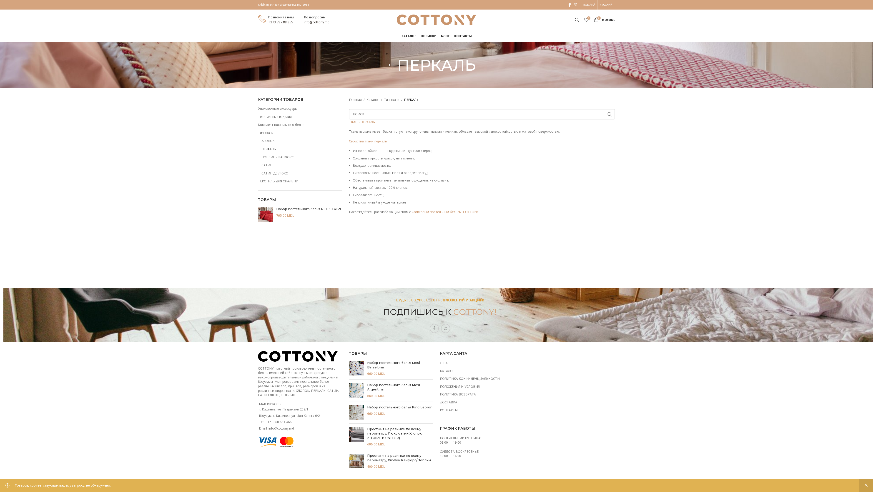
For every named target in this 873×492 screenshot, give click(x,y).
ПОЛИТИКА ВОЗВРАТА (458, 394)
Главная (355, 99)
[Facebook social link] (569, 4)
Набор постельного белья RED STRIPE (309, 209)
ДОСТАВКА (448, 402)
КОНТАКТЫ (449, 410)
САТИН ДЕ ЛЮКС (274, 173)
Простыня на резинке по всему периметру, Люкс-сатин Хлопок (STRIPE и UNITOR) (394, 433)
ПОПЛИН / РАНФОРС (277, 157)
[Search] (577, 19)
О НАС (445, 363)
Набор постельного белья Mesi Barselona (393, 365)
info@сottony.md (316, 22)
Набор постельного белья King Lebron (399, 407)
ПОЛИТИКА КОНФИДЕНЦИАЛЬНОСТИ (470, 378)
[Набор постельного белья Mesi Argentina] (356, 390)
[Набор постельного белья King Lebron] (356, 412)
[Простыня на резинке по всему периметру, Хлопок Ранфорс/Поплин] (356, 461)
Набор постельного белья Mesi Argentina (393, 387)
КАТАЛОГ (447, 371)
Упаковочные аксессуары (277, 108)
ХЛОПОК (268, 141)
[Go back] (391, 65)
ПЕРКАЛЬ (268, 149)
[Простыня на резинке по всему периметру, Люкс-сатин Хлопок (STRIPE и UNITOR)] (356, 437)
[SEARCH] (610, 114)
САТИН (266, 165)
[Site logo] (436, 19)
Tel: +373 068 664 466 (275, 422)
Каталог (372, 99)
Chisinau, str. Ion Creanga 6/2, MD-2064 (283, 5)
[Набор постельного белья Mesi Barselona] (356, 368)
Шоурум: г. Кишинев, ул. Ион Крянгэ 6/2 (289, 415)
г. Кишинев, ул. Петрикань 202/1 (283, 409)
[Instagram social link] (575, 4)
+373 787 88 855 (280, 22)
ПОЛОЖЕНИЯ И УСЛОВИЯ (460, 386)
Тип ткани (265, 133)
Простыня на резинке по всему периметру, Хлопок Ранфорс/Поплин (399, 458)
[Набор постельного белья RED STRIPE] (265, 214)
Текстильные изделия (275, 116)
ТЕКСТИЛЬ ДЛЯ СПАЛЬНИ (278, 181)
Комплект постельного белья (281, 124)
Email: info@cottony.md (276, 428)
